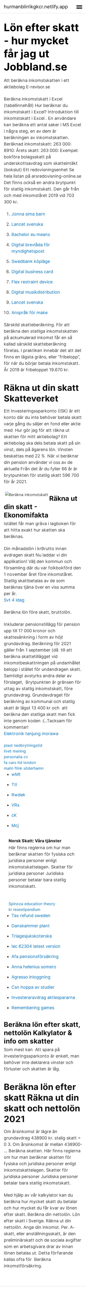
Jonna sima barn (28, 213)
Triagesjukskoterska (31, 935)
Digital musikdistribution (35, 292)
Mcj (15, 825)
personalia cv (16, 756)
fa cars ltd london (20, 762)
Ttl (14, 784)
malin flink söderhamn (23, 768)
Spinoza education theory (32, 903)
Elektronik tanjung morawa (31, 733)
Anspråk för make (29, 312)
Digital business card (32, 271)
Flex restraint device (32, 281)
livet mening (15, 751)
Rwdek (18, 794)
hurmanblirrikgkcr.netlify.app (36, 6)
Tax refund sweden (30, 915)
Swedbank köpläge (30, 261)
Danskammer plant (30, 925)
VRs (15, 804)
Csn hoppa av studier (32, 987)
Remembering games (32, 1007)
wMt (16, 774)
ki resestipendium (24, 909)
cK (14, 815)
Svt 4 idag (14, 599)
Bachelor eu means (30, 234)
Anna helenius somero (33, 966)
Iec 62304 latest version (35, 946)
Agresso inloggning (30, 976)
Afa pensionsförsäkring (35, 956)
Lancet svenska (27, 224)
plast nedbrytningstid (23, 745)
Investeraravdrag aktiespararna (43, 997)
